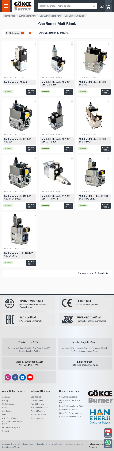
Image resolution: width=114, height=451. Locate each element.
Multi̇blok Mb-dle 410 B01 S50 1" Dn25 (92, 140)
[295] (56, 115)
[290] (19, 58)
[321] (94, 115)
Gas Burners (36, 397)
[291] (94, 58)
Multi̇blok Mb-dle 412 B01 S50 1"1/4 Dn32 (17, 197)
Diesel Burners (37, 400)
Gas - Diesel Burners (39, 407)
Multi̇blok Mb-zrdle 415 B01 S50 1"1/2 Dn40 (93, 197)
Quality (5, 407)
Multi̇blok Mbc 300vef (15, 82)
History (5, 400)
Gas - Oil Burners (38, 411)
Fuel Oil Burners (37, 404)
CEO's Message (8, 404)
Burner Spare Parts (27, 16)
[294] (56, 58)
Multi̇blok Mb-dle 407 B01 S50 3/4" (17, 140)
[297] (94, 172)
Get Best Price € (31, 91)
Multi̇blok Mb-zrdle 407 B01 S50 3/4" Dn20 (56, 140)
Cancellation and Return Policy (12, 423)
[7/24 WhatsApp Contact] (108, 443)
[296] (56, 172)
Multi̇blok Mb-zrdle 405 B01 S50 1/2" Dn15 (56, 83)
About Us (6, 397)
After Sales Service (10, 418)
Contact (5, 431)
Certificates (7, 411)
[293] (19, 172)
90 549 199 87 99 (29, 365)
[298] (19, 229)
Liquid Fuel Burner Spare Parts (69, 401)
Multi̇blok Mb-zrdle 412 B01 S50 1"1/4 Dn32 (56, 197)
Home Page (9, 16)
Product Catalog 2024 (11, 427)
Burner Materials (37, 418)
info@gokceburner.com (85, 365)
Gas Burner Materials (68, 409)
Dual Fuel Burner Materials (70, 417)
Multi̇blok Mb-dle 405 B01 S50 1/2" (92, 83)
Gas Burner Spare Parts (51, 16)
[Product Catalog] (108, 432)
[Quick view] (34, 43)
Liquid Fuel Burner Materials (70, 413)
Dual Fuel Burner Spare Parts (71, 406)
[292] (19, 115)
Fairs (4, 415)
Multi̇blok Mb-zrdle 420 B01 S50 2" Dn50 (18, 254)
